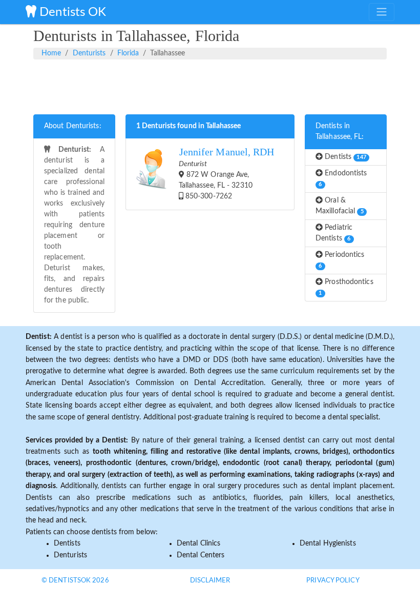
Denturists (89, 53)
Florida (128, 53)
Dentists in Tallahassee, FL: (340, 131)
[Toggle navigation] (381, 12)
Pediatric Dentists (334, 233)
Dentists (344, 156)
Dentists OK (71, 12)
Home (51, 53)
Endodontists (343, 178)
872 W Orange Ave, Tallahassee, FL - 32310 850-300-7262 (227, 173)
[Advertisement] (210, 85)
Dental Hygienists (328, 543)
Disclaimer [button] (210, 580)
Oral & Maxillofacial (340, 206)
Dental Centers (200, 555)
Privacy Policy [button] (332, 580)
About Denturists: (72, 126)
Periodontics (341, 260)
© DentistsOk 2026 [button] (75, 580)
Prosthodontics (346, 287)
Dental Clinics (198, 543)
